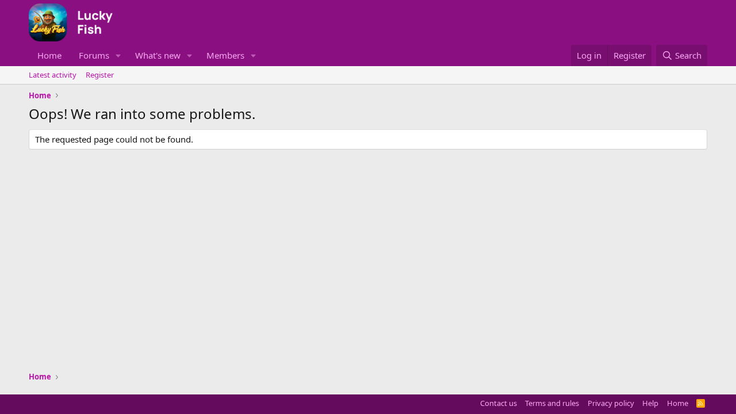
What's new (158, 55)
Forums (94, 55)
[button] (118, 55)
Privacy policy (611, 403)
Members (225, 55)
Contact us (498, 403)
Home (49, 55)
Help (650, 403)
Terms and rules (552, 403)
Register (100, 75)
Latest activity (52, 75)
